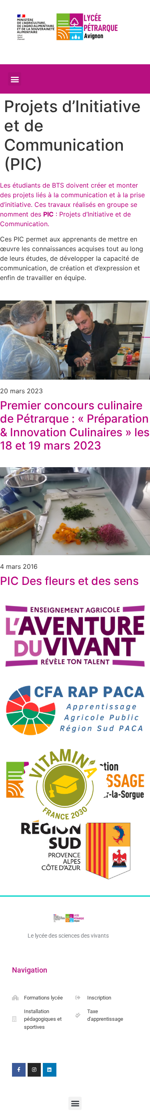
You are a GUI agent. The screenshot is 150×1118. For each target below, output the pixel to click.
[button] (14, 79)
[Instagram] (34, 1070)
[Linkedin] (49, 1070)
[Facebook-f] (19, 1070)
